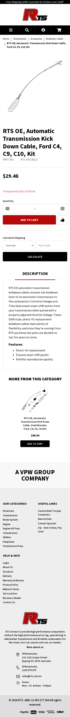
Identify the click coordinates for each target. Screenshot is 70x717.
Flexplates (8, 541)
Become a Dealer (12, 598)
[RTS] (35, 14)
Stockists (8, 571)
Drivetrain (8, 511)
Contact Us (9, 602)
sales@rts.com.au (31, 676)
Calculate (35, 257)
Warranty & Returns (13, 580)
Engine (6, 524)
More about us (35, 647)
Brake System (10, 519)
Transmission (10, 515)
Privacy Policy (10, 584)
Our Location (10, 593)
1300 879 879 (29, 670)
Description (35, 273)
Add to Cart (29, 220)
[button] (11, 30)
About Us (8, 567)
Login (6, 562)
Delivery (7, 576)
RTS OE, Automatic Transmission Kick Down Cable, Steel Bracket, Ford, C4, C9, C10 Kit (35, 423)
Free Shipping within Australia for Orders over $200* (35, 2)
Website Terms (11, 589)
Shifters (7, 537)
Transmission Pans (13, 546)
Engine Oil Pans (11, 528)
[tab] (35, 275)
